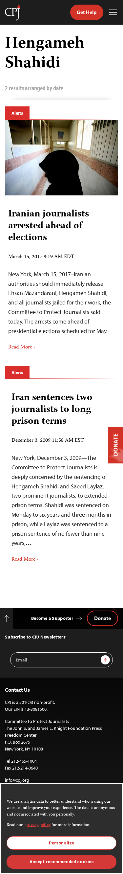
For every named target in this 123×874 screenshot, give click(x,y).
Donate (102, 618)
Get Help (87, 12)
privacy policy (38, 825)
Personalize (61, 842)
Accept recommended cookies (61, 861)
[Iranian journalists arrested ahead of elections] (61, 157)
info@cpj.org (17, 780)
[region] (61, 828)
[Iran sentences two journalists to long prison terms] (61, 475)
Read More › (21, 347)
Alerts (17, 113)
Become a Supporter (52, 618)
